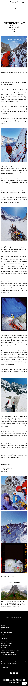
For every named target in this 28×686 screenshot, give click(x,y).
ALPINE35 (4, 471)
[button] (23, 2)
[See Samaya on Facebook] (14, 673)
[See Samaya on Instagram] (11, 673)
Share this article (9, 576)
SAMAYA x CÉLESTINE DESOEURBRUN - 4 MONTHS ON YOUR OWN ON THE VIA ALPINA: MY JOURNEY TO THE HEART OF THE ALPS (13, 603)
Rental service (5, 627)
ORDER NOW (4, 638)
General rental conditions (7, 652)
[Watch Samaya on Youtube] (17, 673)
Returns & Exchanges (6, 643)
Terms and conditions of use (8, 654)
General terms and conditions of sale (10, 650)
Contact (3, 625)
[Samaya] (14, 2)
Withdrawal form (5, 645)
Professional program (6, 632)
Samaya (8, 677)
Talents (3, 634)
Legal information (5, 648)
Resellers (3, 630)
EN (23, 683)
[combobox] (24, 683)
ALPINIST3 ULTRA (7, 468)
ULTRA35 (4, 469)
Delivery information (6, 641)
